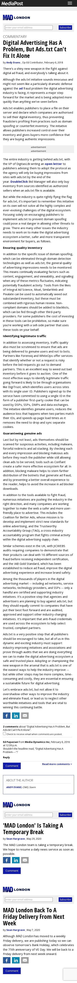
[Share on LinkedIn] (16, 715)
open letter (53, 164)
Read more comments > (57, 764)
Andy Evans (13, 62)
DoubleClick (19, 181)
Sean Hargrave (15, 838)
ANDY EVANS (13, 787)
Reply (6, 757)
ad (21, 88)
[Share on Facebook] (6, 715)
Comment (12, 766)
